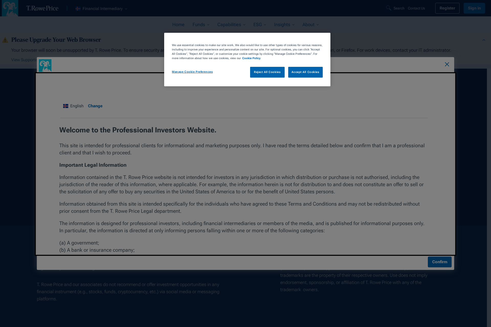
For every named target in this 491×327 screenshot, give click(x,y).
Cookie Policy (251, 58)
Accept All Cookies (305, 72)
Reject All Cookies (267, 72)
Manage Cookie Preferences (192, 71)
